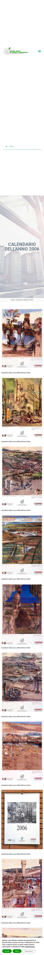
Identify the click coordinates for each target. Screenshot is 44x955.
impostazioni (30, 947)
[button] (39, 51)
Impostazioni (29, 951)
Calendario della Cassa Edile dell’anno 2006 (15, 373)
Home (13, 300)
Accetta (7, 951)
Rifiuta (17, 951)
